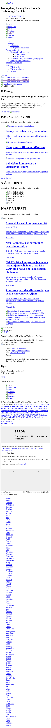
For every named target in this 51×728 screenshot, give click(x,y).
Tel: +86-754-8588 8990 (15, 16)
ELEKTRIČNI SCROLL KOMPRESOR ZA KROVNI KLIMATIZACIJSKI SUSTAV (24, 407)
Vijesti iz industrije (17, 69)
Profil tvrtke (14, 46)
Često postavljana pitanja (19, 48)
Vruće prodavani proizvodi (20, 61)
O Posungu (10, 44)
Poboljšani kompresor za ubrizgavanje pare (26, 58)
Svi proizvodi (39, 417)
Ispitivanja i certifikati (14, 63)
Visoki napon (20, 54)
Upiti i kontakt (11, 71)
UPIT (3, 377)
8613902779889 (7, 423)
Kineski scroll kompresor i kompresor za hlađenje (24, 410)
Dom (7, 41)
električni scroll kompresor (38, 411)
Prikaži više (5, 112)
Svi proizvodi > (7, 178)
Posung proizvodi (12, 50)
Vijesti (8, 65)
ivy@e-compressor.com (21, 351)
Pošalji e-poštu (6, 421)
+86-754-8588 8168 (17, 353)
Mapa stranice (18, 404)
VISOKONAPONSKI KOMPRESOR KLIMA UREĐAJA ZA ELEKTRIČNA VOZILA (24, 416)
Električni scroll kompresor (20, 52)
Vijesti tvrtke (15, 67)
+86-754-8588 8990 (19, 348)
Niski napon (19, 56)
